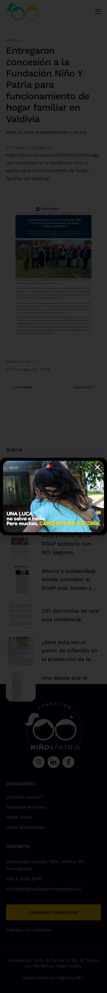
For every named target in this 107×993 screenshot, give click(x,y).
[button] (97, 467)
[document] (53, 496)
